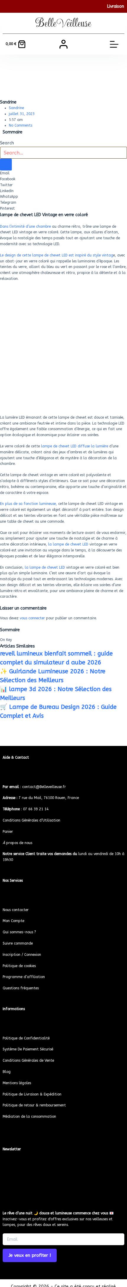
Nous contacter (16, 910)
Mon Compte (13, 921)
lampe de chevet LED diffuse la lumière (74, 446)
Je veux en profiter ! (30, 1255)
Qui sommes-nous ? (19, 932)
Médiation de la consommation (29, 1116)
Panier (8, 832)
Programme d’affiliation (24, 977)
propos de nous (17, 843)
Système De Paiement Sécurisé (28, 1049)
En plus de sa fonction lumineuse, (29, 504)
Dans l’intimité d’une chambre (26, 226)
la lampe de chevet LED (67, 544)
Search (7, 143)
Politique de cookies (19, 966)
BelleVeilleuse (63, 23)
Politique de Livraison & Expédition (32, 1094)
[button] (63, 173)
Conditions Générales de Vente (28, 1060)
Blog (7, 1072)
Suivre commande (18, 943)
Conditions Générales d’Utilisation (31, 820)
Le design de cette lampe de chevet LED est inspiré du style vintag (56, 255)
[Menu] (114, 44)
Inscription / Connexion (22, 955)
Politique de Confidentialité (26, 1038)
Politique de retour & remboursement (34, 1105)
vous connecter (32, 618)
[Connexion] (63, 44)
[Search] (6, 164)
